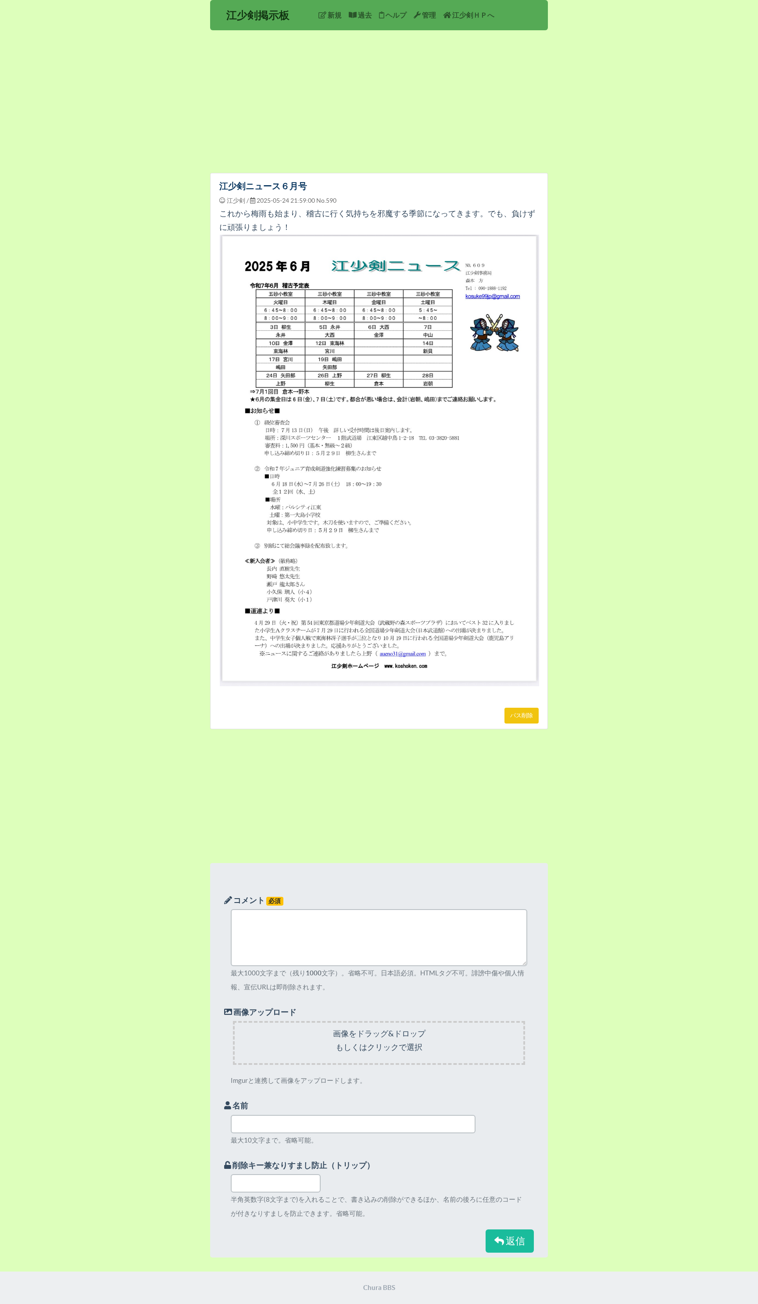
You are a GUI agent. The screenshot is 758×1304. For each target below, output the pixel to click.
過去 (364, 15)
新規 (334, 15)
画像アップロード (264, 1012)
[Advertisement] (379, 104)
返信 (514, 1241)
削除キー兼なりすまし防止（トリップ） (303, 1165)
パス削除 (521, 715)
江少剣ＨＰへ (472, 15)
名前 (239, 1105)
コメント (256, 900)
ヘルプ (395, 15)
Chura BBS (379, 1287)
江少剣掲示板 (258, 15)
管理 (428, 15)
